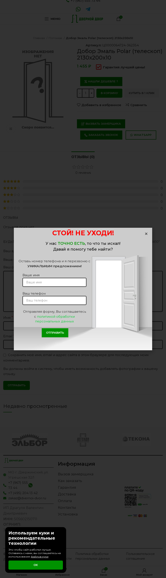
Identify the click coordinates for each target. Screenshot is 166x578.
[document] (83, 289)
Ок (36, 565)
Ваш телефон (34, 293)
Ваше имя (31, 275)
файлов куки (39, 556)
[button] (146, 233)
